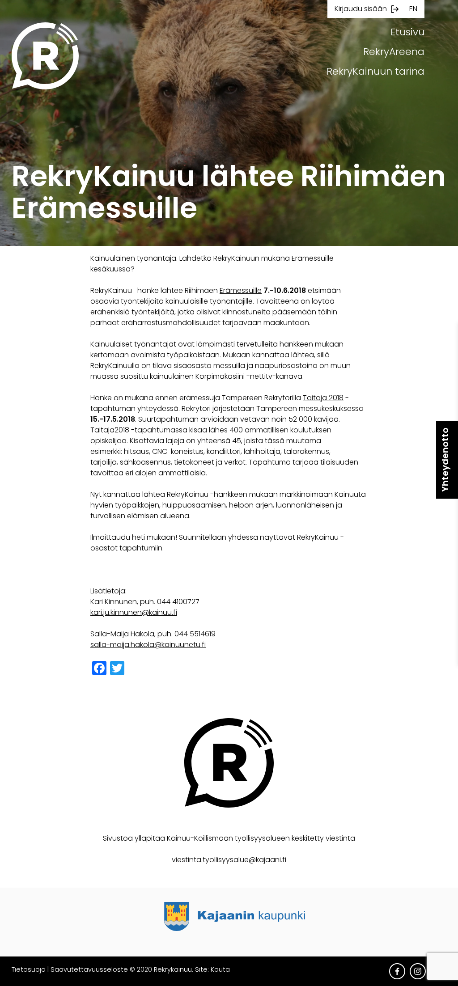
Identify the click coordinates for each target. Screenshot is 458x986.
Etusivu (407, 32)
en (413, 9)
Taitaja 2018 (323, 398)
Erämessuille (241, 290)
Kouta (220, 969)
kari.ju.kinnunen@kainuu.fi (133, 612)
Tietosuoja (29, 969)
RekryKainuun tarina (375, 71)
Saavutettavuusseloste (89, 969)
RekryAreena (393, 52)
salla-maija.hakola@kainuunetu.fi (148, 644)
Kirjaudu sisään (361, 9)
